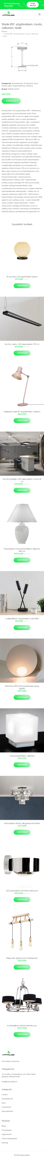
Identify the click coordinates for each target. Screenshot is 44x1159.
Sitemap (5, 1143)
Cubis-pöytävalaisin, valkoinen (22, 756)
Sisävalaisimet (17, 83)
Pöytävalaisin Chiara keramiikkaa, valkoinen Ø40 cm (22, 550)
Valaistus (29, 86)
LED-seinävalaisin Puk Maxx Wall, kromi (22, 891)
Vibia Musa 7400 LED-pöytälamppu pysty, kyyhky (22, 687)
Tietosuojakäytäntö (9, 1138)
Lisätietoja (11, 101)
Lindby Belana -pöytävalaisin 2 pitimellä (22, 618)
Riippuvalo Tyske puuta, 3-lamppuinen (22, 958)
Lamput (5, 1094)
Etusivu (4, 31)
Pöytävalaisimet (19, 86)
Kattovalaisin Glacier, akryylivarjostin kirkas (22, 823)
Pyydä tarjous (33, 4)
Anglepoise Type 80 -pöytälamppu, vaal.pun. (22, 411)
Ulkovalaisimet (7, 1111)
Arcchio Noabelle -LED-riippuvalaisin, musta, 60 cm (22, 480)
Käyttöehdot (7, 1134)
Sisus (36, 83)
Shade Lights (7, 86)
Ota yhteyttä (7, 1130)
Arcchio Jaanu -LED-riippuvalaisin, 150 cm (22, 344)
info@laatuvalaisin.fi (9, 1082)
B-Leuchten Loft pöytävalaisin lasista (22, 277)
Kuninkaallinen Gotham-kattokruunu (22, 1025)
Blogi (4, 1126)
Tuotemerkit (28, 83)
